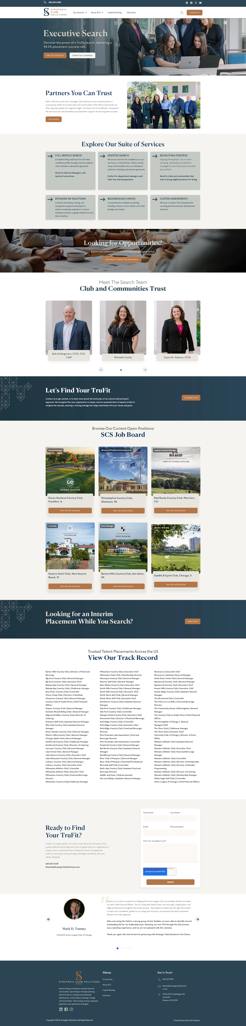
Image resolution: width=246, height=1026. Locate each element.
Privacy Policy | (179, 1020)
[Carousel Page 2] (125, 370)
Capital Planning (114, 12)
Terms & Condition (192, 1020)
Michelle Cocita (123, 357)
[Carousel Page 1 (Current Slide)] (121, 370)
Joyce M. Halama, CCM (177, 357)
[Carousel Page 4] (129, 948)
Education (131, 12)
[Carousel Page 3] (125, 948)
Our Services (78, 12)
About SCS (95, 12)
